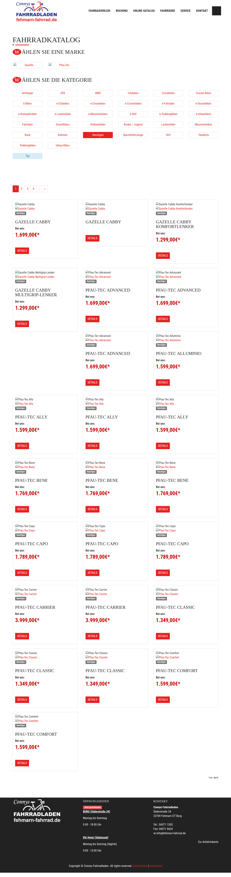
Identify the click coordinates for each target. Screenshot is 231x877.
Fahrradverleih (99, 10)
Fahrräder (167, 10)
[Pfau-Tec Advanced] (115, 277)
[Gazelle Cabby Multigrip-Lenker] (45, 277)
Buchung (122, 10)
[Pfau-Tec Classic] (186, 594)
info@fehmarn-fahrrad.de (171, 833)
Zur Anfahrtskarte (208, 842)
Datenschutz (140, 866)
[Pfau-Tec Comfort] (186, 657)
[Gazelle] (28, 65)
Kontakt (202, 10)
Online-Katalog (144, 10)
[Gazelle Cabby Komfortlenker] (186, 209)
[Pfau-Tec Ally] (45, 404)
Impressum (155, 866)
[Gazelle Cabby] (45, 209)
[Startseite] (37, 11)
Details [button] (22, 250)
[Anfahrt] (216, 10)
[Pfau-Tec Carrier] (45, 594)
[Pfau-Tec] (63, 65)
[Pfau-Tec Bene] (45, 467)
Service (185, 10)
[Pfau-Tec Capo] (45, 530)
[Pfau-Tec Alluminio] (186, 340)
